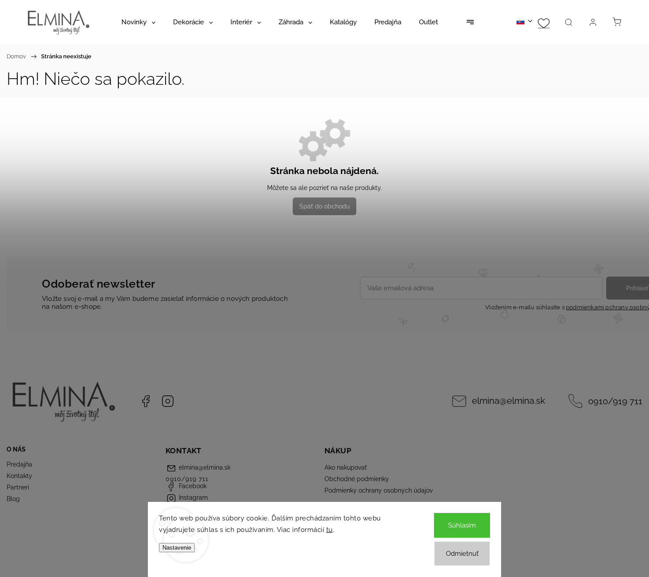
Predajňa (19, 464)
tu (329, 530)
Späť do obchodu (324, 206)
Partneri (18, 487)
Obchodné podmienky (356, 478)
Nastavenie (176, 547)
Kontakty (19, 475)
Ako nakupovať (345, 467)
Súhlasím (462, 525)
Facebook (145, 401)
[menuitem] (138, 22)
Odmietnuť (462, 554)
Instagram (167, 401)
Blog (13, 498)
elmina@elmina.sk (508, 401)
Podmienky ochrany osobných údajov (378, 490)
